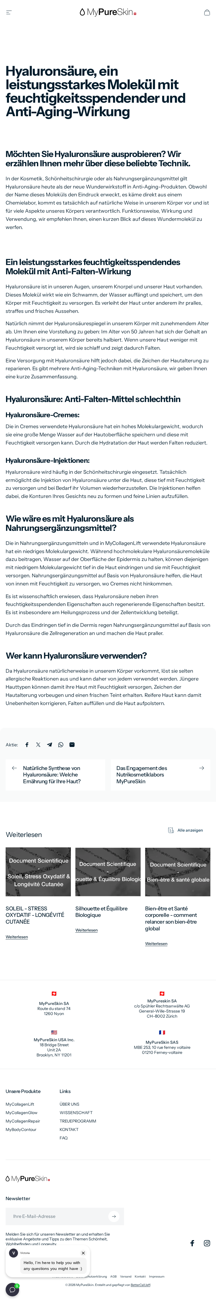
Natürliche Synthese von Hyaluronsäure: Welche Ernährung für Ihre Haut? (52, 775)
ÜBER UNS (69, 1104)
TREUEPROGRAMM (78, 1121)
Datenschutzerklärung (91, 1276)
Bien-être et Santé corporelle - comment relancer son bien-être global (171, 918)
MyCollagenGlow (21, 1112)
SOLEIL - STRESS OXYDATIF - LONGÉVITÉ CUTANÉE (35, 915)
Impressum (157, 1276)
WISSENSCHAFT (76, 1112)
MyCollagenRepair (23, 1121)
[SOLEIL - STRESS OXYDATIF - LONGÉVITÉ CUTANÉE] (38, 871)
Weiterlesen (17, 936)
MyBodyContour (21, 1129)
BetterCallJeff (140, 1285)
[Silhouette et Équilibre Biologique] (108, 871)
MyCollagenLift (20, 1104)
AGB (113, 1276)
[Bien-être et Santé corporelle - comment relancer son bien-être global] (177, 871)
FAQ (64, 1138)
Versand (125, 1276)
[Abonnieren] (114, 1216)
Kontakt (140, 1276)
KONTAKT (69, 1129)
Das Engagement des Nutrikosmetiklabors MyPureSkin (141, 775)
